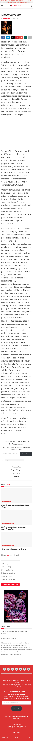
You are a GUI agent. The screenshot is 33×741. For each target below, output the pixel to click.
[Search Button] (31, 5)
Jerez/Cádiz (19, 460)
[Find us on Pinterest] (12, 669)
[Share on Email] (21, 37)
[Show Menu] (2, 5)
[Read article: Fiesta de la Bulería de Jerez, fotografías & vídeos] (16, 495)
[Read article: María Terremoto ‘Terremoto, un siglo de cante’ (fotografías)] (16, 517)
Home (2, 11)
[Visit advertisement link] (16, 1)
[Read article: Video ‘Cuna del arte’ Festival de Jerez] (16, 539)
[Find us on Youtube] (20, 669)
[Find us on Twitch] (24, 669)
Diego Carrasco (9, 460)
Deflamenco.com (10, 737)
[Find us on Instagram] (16, 669)
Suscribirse (26, 454)
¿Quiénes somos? (16, 724)
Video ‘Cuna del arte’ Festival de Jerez (13, 549)
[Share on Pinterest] (17, 37)
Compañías (8, 570)
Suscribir (16, 708)
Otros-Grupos (9, 579)
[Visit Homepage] (16, 5)
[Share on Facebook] (3, 37)
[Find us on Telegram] (28, 669)
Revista (7, 11)
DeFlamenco (6, 18)
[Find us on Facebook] (4, 669)
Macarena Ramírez (13, 619)
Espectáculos (9, 573)
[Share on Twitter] (13, 37)
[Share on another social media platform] (30, 37)
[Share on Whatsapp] (25, 37)
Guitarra (7, 576)
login (7, 555)
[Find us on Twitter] (8, 669)
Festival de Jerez (8, 523)
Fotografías (7, 501)
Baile (6, 564)
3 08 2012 (15, 18)
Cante (12, 11)
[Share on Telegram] (8, 37)
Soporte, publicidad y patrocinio (16, 727)
